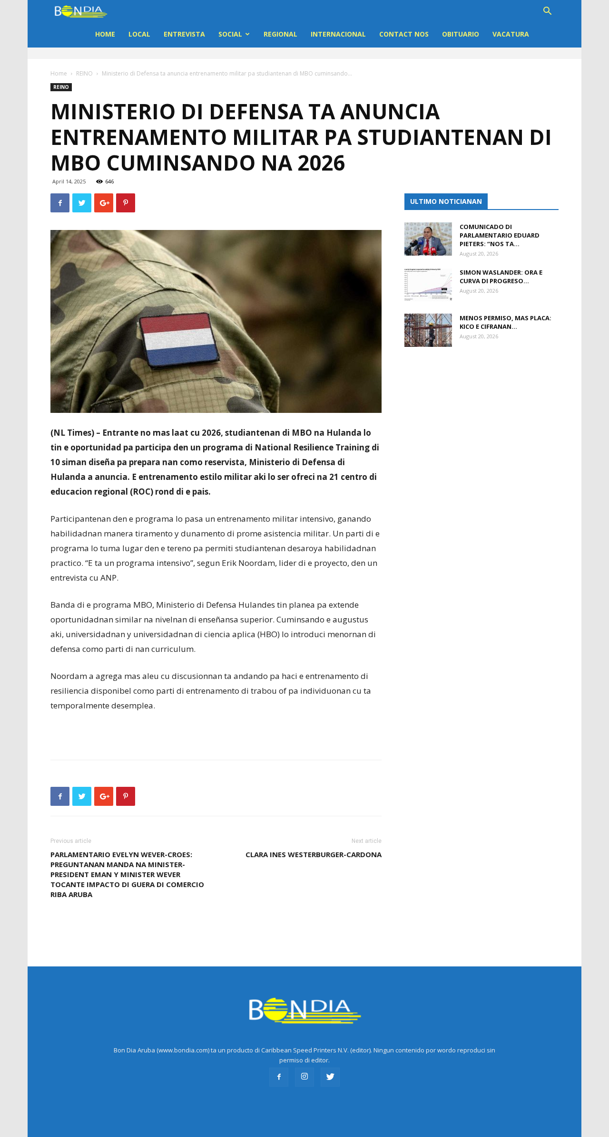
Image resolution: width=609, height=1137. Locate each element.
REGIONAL (280, 33)
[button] (547, 12)
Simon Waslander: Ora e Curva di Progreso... (501, 276)
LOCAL (139, 33)
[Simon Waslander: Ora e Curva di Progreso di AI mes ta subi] (428, 284)
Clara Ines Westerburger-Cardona (314, 854)
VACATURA (510, 33)
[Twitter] (330, 1077)
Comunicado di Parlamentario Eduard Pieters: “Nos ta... (500, 235)
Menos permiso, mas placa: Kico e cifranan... (505, 322)
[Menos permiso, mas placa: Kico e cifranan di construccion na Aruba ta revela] (428, 330)
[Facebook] (278, 1077)
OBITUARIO (460, 33)
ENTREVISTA (184, 33)
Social (230, 33)
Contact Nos (404, 33)
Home (105, 33)
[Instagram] (304, 1077)
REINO (84, 73)
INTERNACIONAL (338, 33)
